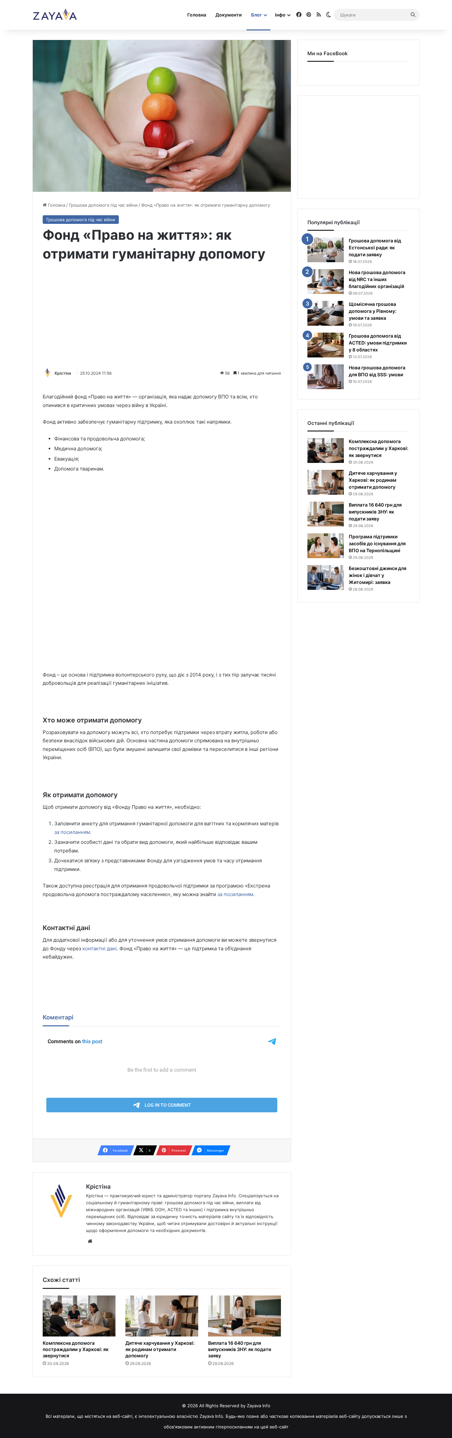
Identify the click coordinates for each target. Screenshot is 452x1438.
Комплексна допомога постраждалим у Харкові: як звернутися (76, 1349)
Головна (196, 15)
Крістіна (63, 373)
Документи (228, 15)
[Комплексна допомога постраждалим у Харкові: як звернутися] (79, 1315)
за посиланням (72, 832)
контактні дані (99, 948)
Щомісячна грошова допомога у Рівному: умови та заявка (372, 311)
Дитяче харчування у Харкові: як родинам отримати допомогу (160, 1349)
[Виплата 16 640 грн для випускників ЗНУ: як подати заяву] (244, 1315)
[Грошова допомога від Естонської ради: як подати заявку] (325, 249)
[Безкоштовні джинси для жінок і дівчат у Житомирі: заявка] (325, 577)
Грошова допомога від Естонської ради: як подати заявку (375, 247)
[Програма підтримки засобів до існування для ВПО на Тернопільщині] (325, 545)
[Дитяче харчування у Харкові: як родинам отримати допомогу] (161, 1315)
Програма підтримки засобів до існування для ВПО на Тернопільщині (377, 543)
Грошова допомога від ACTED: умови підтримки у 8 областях (378, 342)
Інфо (280, 15)
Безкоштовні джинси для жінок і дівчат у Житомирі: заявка (377, 575)
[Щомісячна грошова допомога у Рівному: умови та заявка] (325, 313)
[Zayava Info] (54, 15)
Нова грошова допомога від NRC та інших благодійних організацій (377, 279)
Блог (256, 15)
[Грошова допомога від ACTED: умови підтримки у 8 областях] (325, 345)
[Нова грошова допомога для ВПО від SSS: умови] (325, 376)
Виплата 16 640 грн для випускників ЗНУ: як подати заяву (239, 1349)
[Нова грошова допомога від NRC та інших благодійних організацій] (325, 281)
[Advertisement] (162, 316)
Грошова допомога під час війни (103, 205)
